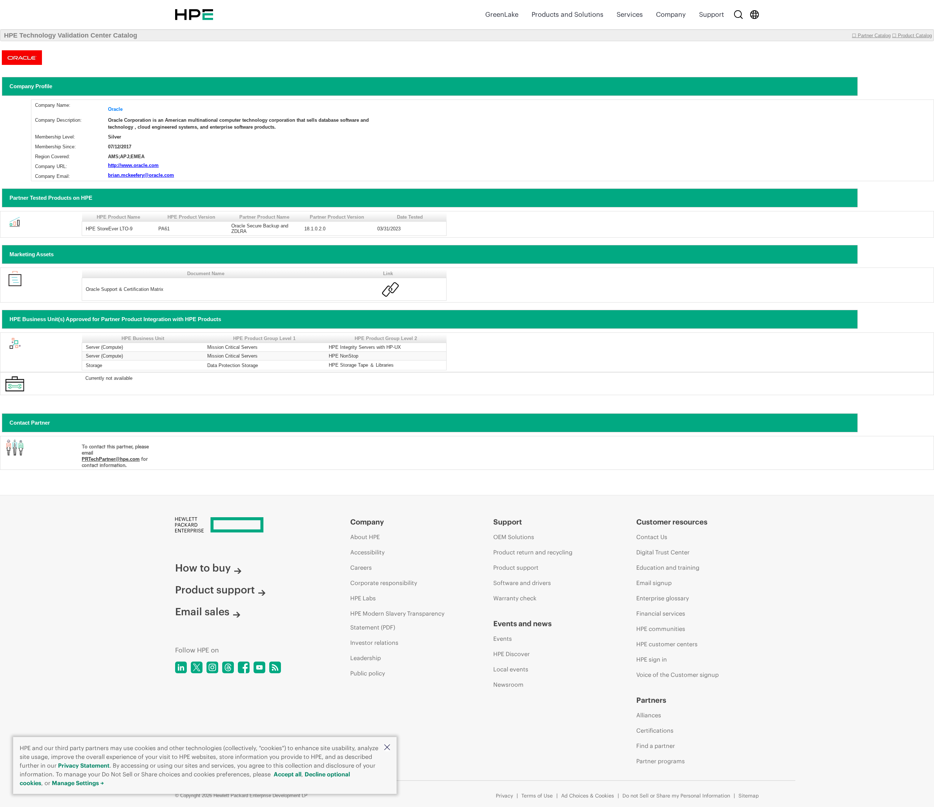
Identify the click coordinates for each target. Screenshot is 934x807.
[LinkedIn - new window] (181, 667)
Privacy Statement (83, 765)
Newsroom (508, 684)
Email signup (654, 582)
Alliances (648, 715)
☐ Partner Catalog (871, 35)
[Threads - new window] (228, 667)
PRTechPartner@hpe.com (111, 459)
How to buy (203, 567)
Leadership (365, 658)
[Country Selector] (754, 14)
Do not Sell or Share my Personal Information (676, 795)
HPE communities (660, 628)
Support (711, 14)
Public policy (367, 673)
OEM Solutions (513, 537)
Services (630, 14)
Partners (651, 700)
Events (502, 638)
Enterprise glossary (662, 598)
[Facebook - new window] (244, 667)
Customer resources (671, 521)
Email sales (202, 611)
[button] (387, 747)
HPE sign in (651, 659)
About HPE (365, 537)
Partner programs (660, 761)
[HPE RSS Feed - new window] (275, 667)
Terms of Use (537, 795)
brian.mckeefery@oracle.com (141, 175)
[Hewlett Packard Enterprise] (194, 14)
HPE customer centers (667, 644)
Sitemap (748, 795)
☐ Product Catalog (912, 35)
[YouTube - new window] (259, 667)
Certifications (655, 730)
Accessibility (367, 552)
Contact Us (651, 537)
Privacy (504, 795)
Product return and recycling (532, 552)
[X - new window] (196, 667)
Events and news (522, 623)
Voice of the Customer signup (677, 674)
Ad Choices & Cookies (587, 795)
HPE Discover (511, 654)
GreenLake (501, 14)
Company (671, 14)
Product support (215, 589)
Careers (361, 567)
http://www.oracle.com (133, 165)
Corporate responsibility (383, 582)
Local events (510, 669)
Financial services (660, 613)
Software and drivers (522, 582)
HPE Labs (363, 598)
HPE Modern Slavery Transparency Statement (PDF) (397, 620)
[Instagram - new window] (212, 667)
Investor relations (374, 642)
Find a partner (655, 745)
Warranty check (514, 598)
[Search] (738, 14)
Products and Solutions (567, 14)
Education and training (667, 567)
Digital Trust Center (663, 552)
